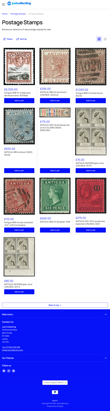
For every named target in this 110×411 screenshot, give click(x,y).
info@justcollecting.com (12, 350)
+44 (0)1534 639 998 (11, 347)
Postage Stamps (18, 14)
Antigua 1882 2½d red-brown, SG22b (89, 94)
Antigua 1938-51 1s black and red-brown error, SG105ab (17, 94)
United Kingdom (54, 382)
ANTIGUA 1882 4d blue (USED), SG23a (18, 153)
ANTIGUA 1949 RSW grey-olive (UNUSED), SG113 (90, 164)
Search (55, 400)
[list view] (105, 39)
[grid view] (99, 39)
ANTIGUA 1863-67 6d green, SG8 (55, 221)
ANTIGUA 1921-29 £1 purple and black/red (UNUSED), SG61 (90, 222)
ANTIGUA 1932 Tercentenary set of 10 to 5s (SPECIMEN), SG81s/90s (55, 128)
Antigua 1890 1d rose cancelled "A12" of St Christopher (18, 223)
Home (5, 14)
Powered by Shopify (55, 406)
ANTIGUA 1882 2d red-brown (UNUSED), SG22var (53, 93)
